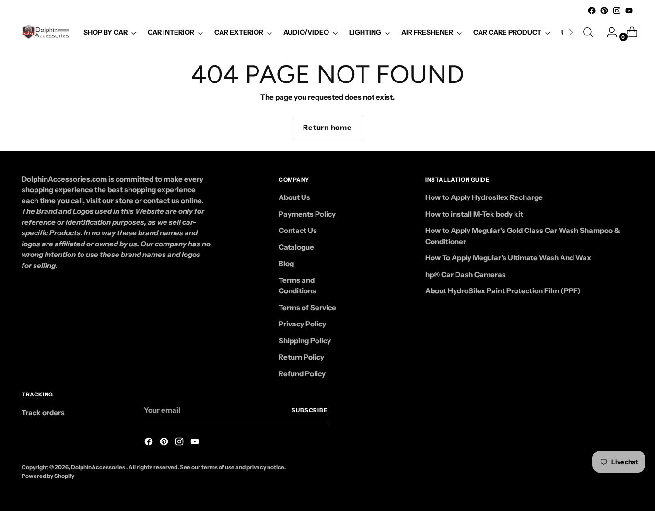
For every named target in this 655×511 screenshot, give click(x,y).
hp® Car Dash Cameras (465, 274)
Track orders (43, 412)
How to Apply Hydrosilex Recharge (484, 197)
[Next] (570, 32)
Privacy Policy (302, 323)
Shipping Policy (305, 340)
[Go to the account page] (608, 32)
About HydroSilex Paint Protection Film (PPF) (503, 290)
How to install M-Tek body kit (474, 214)
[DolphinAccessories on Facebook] (591, 10)
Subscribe (310, 410)
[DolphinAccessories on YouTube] (629, 10)
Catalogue (296, 247)
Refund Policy (302, 373)
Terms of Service (307, 307)
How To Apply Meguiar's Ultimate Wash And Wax (508, 257)
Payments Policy (307, 214)
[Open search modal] (587, 32)
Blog (286, 263)
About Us (294, 197)
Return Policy (301, 356)
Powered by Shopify (48, 476)
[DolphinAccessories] (46, 32)
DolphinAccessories (98, 467)
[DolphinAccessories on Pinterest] (604, 10)
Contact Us (298, 230)
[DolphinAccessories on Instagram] (616, 10)
